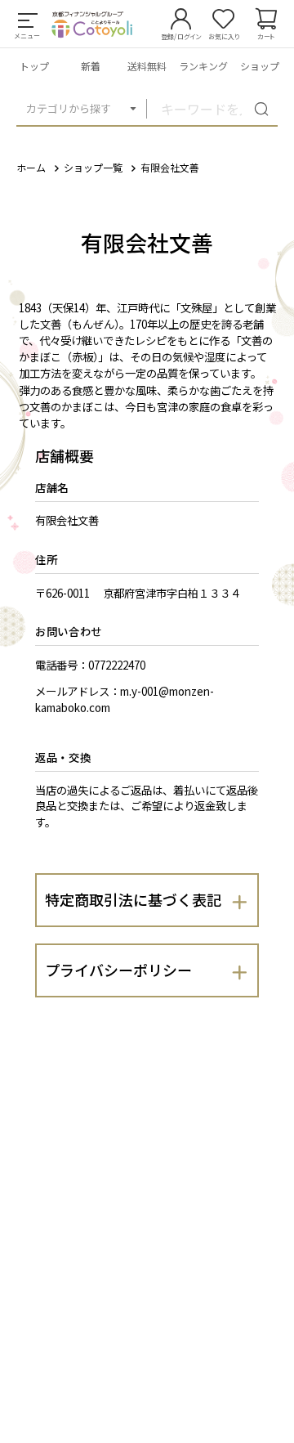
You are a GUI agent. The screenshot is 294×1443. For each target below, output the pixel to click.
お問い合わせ (68, 631)
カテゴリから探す (68, 108)
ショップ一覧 (93, 167)
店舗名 (52, 487)
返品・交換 (63, 757)
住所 (46, 559)
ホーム (31, 167)
